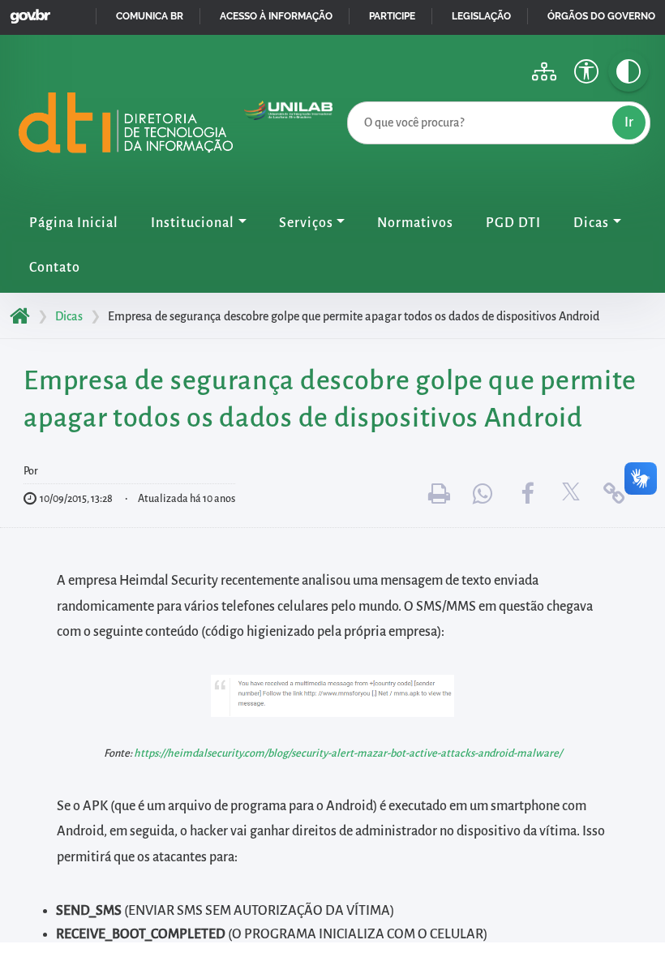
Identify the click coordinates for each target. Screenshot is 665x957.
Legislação (481, 16)
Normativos (415, 223)
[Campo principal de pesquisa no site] (351, 98)
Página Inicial (73, 223)
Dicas (591, 223)
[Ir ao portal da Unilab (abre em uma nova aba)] (288, 127)
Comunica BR (149, 16)
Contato (54, 267)
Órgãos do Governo (601, 16)
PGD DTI (513, 223)
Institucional (192, 223)
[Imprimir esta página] (439, 494)
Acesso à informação (276, 16)
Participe (392, 16)
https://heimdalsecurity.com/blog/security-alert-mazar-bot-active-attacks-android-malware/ (348, 753)
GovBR (27, 12)
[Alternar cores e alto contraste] (628, 71)
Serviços (306, 223)
